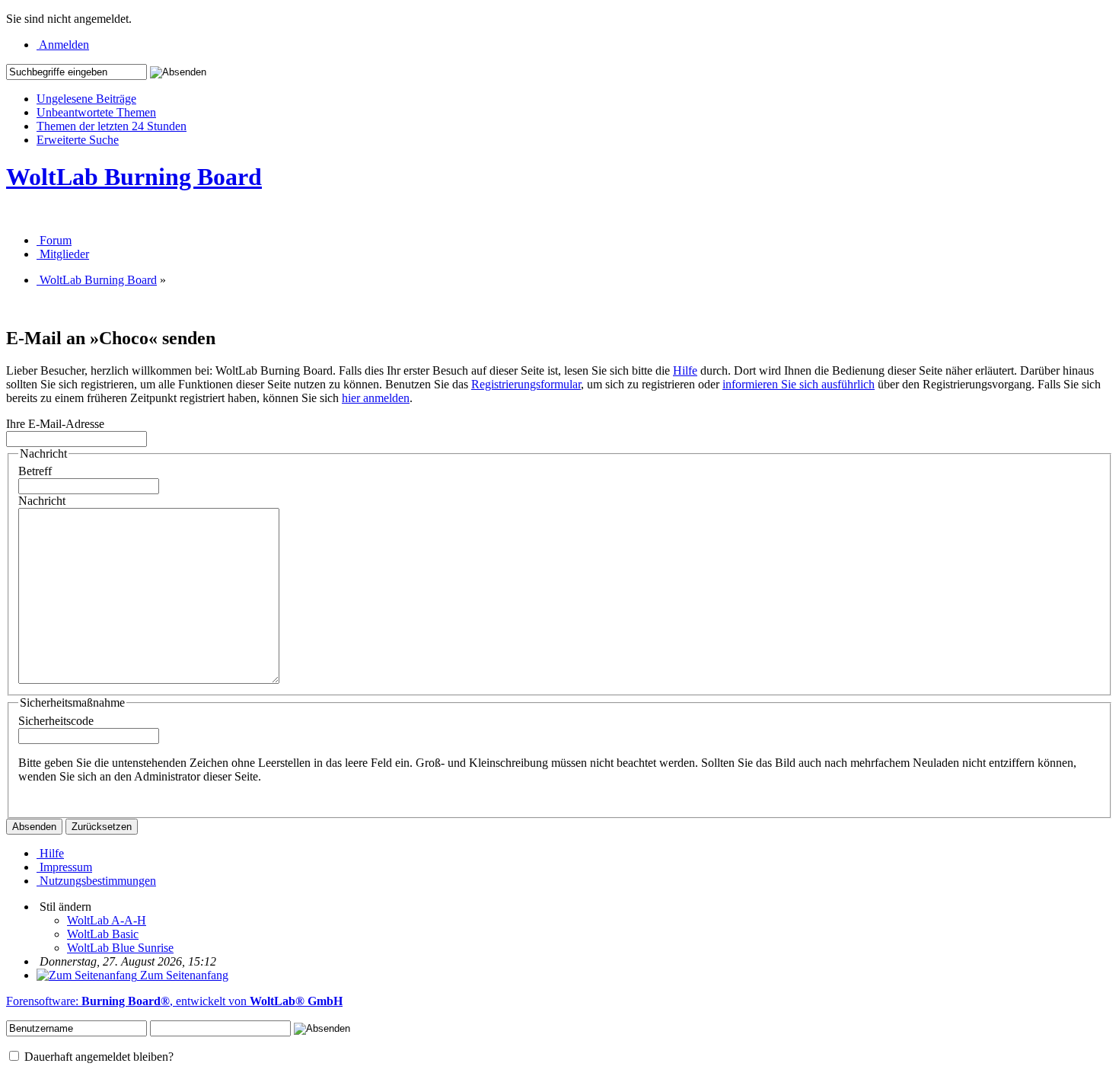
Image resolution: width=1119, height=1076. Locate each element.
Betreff (35, 471)
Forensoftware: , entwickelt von (174, 1001)
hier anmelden (376, 397)
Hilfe (685, 370)
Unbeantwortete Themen (96, 112)
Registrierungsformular (526, 384)
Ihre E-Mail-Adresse (55, 423)
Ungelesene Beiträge (86, 98)
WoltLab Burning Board (134, 176)
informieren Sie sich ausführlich (798, 384)
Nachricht (41, 500)
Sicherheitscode (56, 720)
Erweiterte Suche (78, 139)
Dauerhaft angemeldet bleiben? (97, 1056)
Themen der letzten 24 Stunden (111, 126)
